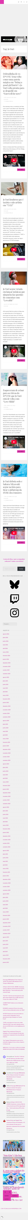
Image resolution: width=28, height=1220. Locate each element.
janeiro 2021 (6, 875)
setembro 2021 (6, 847)
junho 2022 (5, 814)
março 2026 (6, 652)
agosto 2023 (6, 763)
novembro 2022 (6, 796)
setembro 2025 (6, 673)
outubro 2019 (6, 930)
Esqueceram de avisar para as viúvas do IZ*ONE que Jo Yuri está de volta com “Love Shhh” (13, 396)
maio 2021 (5, 861)
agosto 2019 (6, 937)
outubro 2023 (6, 756)
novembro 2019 (6, 926)
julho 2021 (5, 854)
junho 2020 (5, 901)
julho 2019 (5, 940)
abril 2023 (5, 778)
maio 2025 (5, 688)
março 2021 (6, 868)
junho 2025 (5, 684)
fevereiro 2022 (6, 828)
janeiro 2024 (6, 745)
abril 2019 (5, 951)
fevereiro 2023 (6, 785)
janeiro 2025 (6, 702)
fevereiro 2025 (6, 699)
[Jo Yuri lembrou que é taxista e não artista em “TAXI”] (14, 188)
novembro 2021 (6, 839)
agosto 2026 (6, 634)
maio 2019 (5, 948)
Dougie (6, 99)
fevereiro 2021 (6, 872)
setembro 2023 (6, 760)
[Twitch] (14, 604)
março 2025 (6, 695)
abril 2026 (5, 648)
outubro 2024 (6, 713)
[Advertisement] (14, 20)
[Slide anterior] (5, 1192)
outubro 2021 (6, 843)
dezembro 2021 (6, 836)
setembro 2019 (6, 933)
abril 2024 (5, 735)
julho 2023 (5, 767)
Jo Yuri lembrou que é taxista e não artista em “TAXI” (13, 202)
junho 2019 (5, 944)
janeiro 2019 (6, 962)
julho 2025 (5, 681)
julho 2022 (5, 810)
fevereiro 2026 (6, 655)
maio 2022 (5, 818)
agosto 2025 (6, 677)
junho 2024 (5, 727)
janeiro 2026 (6, 659)
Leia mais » (21, 169)
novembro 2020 (6, 883)
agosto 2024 (6, 720)
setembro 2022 (6, 803)
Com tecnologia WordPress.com (11, 1208)
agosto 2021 (6, 850)
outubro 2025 (6, 670)
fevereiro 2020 (6, 915)
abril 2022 (5, 821)
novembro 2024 (6, 709)
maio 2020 (5, 904)
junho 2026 (5, 641)
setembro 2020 (6, 890)
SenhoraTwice (10, 1120)
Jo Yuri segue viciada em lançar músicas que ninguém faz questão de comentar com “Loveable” (14, 294)
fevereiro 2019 (6, 958)
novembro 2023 (6, 753)
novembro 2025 (6, 666)
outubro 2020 (6, 886)
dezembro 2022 (6, 792)
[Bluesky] (14, 590)
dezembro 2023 (6, 749)
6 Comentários (8, 213)
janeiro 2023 (6, 789)
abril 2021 (5, 865)
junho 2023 (5, 771)
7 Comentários (8, 101)
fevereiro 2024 (6, 742)
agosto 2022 (6, 807)
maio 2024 (5, 731)
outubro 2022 (6, 800)
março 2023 (6, 782)
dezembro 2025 (6, 662)
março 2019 (6, 955)
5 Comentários (8, 500)
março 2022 (6, 825)
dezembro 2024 (6, 706)
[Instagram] (14, 618)
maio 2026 (5, 644)
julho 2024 (5, 724)
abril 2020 (5, 908)
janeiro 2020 (6, 919)
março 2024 (6, 738)
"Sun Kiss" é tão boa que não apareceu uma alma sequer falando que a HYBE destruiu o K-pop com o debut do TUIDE (13, 997)
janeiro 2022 (6, 832)
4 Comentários (8, 409)
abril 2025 (5, 691)
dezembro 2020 (6, 879)
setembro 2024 (6, 717)
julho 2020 (5, 897)
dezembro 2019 (6, 922)
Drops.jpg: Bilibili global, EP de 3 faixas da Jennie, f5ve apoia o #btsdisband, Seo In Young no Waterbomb (13, 981)
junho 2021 (5, 857)
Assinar (21, 568)
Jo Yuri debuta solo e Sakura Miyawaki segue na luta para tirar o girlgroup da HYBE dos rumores (12, 487)
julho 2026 (5, 637)
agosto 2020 (6, 893)
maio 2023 (5, 774)
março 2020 (6, 912)
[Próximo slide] (9, 1192)
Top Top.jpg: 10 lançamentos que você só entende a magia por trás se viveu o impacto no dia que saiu (13, 1042)
